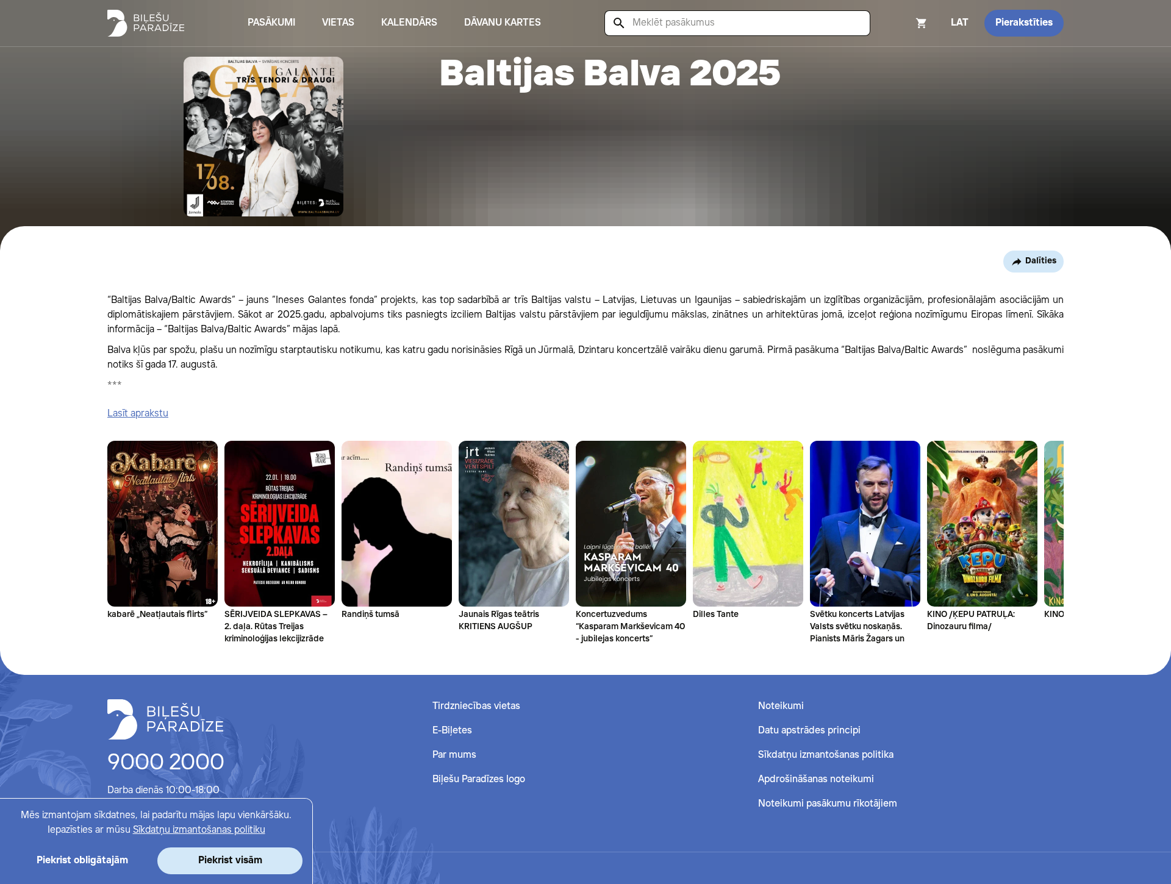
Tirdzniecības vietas (476, 706)
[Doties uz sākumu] (165, 719)
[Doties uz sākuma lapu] (145, 23)
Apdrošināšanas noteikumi (816, 779)
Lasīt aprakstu (137, 413)
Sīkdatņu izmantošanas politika (825, 755)
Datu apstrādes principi (809, 730)
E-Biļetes (452, 730)
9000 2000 (165, 763)
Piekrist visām (230, 860)
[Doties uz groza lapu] (905, 23)
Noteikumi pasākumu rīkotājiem (827, 803)
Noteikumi (781, 706)
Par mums (454, 755)
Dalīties (1040, 261)
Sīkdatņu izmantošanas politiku (199, 830)
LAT (960, 22)
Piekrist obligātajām (82, 860)
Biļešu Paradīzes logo (478, 779)
